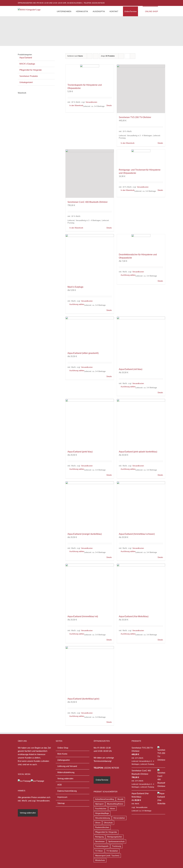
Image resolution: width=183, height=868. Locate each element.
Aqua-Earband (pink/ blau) (80, 452)
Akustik (120, 799)
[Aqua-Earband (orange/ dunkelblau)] (90, 505)
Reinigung (99, 837)
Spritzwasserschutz (116, 841)
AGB (59, 785)
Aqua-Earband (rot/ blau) (130, 369)
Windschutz (100, 860)
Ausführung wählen (76, 304)
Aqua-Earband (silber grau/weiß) (83, 353)
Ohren (97, 823)
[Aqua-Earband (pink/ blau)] (90, 423)
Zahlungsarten (63, 760)
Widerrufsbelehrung (65, 772)
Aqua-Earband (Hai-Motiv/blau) (133, 616)
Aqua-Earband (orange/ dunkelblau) (85, 534)
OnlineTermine (102, 780)
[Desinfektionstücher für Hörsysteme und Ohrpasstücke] (141, 242)
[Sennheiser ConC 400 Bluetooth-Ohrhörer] (90, 173)
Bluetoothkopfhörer (115, 804)
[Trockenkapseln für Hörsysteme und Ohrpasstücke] (90, 73)
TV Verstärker (112, 851)
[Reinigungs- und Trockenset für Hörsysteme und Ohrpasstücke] (141, 157)
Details (109, 105)
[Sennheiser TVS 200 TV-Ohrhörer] (141, 89)
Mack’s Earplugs (75, 287)
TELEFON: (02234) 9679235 (94, 3)
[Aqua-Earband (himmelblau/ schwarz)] (141, 505)
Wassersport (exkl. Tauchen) (107, 856)
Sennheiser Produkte (28, 76)
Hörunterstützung (102, 818)
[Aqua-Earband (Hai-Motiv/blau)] (141, 588)
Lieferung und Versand (67, 766)
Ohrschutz (108, 823)
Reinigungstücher (114, 837)
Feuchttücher (100, 809)
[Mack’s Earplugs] (90, 258)
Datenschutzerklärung (67, 791)
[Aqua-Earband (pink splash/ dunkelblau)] (141, 423)
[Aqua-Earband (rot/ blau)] (141, 341)
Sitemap (61, 803)
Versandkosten (91, 102)
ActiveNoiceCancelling (104, 799)
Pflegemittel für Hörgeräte (30, 70)
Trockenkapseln (102, 846)
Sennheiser (100, 841)
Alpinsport (99, 804)
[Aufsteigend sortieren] (95, 56)
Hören (112, 809)
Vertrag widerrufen (28, 813)
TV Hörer (99, 851)
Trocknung (116, 846)
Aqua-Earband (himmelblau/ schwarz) (137, 534)
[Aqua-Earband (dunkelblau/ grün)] (90, 670)
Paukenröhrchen (102, 827)
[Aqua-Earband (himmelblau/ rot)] (90, 588)
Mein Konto (62, 754)
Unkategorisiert (26, 82)
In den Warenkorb (76, 105)
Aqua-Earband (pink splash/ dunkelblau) (138, 452)
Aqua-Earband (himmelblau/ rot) (83, 616)
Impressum (62, 797)
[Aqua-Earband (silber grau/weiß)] (90, 333)
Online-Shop (62, 748)
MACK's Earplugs (27, 64)
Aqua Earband (25, 57)
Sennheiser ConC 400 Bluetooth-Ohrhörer (88, 202)
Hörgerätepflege (102, 813)
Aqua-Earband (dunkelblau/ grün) (83, 699)
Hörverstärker (119, 818)
